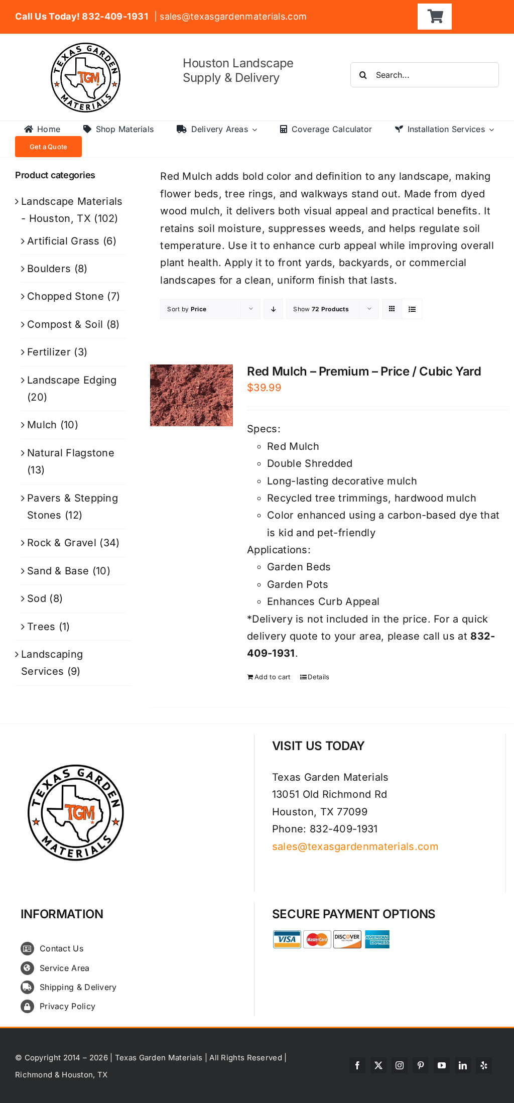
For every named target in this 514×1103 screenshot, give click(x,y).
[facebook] (357, 1065)
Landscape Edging (72, 380)
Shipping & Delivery (78, 987)
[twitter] (378, 1065)
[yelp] (484, 1065)
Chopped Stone (65, 296)
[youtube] (442, 1065)
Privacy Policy (67, 1006)
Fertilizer (49, 352)
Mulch (42, 425)
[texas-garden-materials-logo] (87, 48)
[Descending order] (273, 309)
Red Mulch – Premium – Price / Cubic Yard (364, 371)
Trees (41, 627)
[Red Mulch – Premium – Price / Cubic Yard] (191, 395)
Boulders (49, 269)
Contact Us (61, 948)
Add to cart (272, 677)
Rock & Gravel (61, 543)
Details (318, 677)
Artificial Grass (63, 241)
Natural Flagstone (70, 453)
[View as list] (412, 309)
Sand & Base (58, 571)
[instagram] (400, 1065)
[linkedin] (463, 1065)
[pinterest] (421, 1065)
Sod (36, 598)
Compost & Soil (65, 324)
